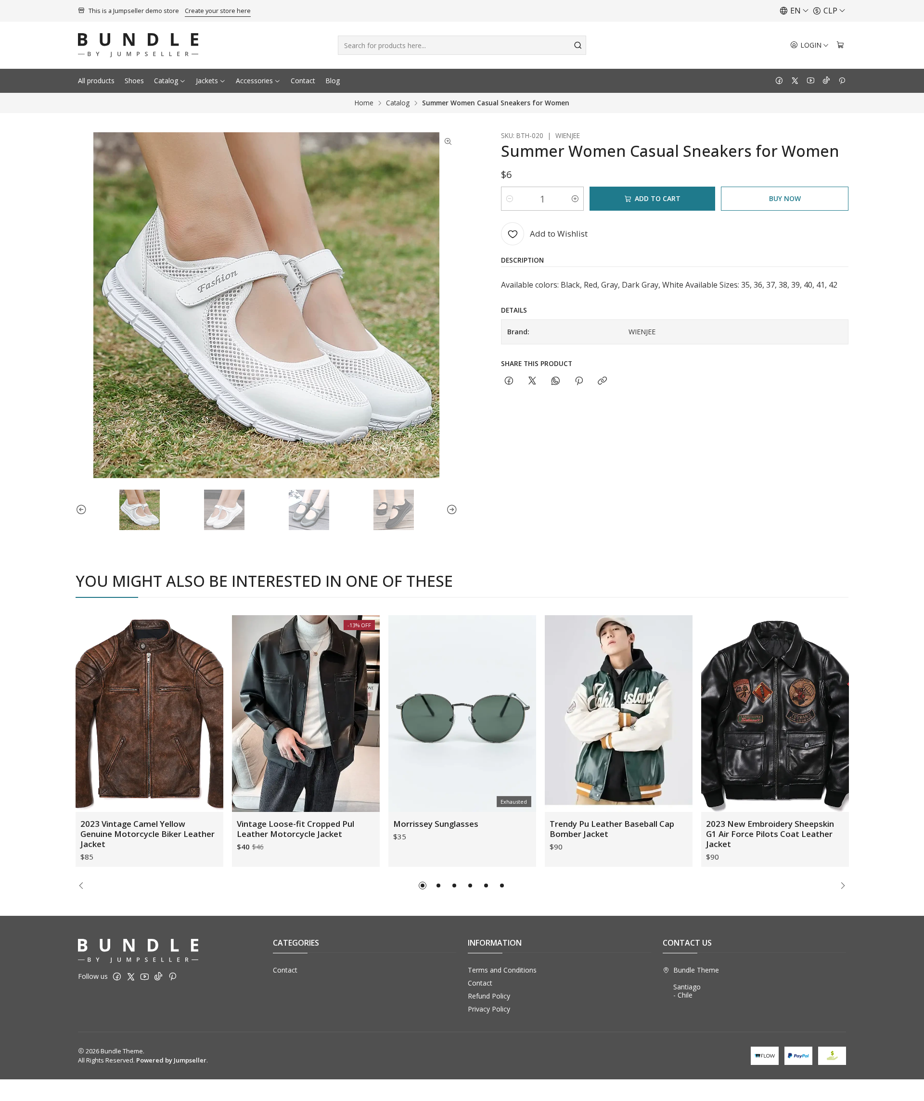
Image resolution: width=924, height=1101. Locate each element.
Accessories (254, 80)
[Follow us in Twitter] (795, 81)
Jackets (207, 80)
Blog (332, 80)
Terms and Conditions (502, 969)
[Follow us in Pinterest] (842, 81)
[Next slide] (450, 510)
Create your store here (218, 10)
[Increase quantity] (575, 198)
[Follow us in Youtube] (811, 81)
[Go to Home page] (138, 45)
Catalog (166, 80)
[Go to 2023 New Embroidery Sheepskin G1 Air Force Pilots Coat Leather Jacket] (775, 713)
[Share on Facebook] (509, 381)
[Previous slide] (83, 510)
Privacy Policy (489, 1008)
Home (364, 103)
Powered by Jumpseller (171, 1060)
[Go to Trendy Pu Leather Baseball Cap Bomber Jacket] (619, 713)
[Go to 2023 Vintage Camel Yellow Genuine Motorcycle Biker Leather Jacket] (149, 713)
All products (96, 80)
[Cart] (840, 45)
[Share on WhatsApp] (556, 381)
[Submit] (578, 45)
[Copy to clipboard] (602, 381)
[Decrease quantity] (509, 198)
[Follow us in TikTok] (826, 81)
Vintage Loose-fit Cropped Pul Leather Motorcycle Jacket (295, 828)
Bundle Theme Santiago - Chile (696, 982)
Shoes (134, 80)
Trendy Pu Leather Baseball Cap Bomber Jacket (612, 828)
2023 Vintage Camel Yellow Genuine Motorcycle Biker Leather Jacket (147, 833)
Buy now (785, 198)
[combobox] (462, 45)
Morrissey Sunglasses (435, 823)
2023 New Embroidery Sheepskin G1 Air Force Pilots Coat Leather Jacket (770, 833)
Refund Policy (489, 995)
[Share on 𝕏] (532, 381)
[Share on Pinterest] (579, 381)
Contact (303, 80)
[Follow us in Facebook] (779, 81)
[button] (422, 885)
